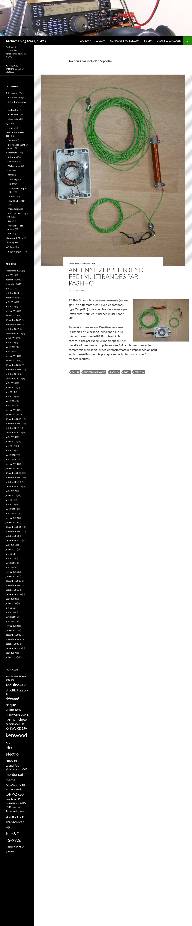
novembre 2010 (13, 585)
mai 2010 (10, 612)
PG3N (126, 372)
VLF (9, 233)
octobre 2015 (12, 329)
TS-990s (13, 840)
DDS (20, 690)
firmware (13, 714)
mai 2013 (10, 450)
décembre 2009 (13, 634)
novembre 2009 (13, 639)
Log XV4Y (100, 41)
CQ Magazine (14, 166)
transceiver (15, 816)
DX (9, 175)
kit (8, 742)
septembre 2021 (14, 270)
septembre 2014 (14, 378)
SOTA (23, 802)
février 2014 (12, 410)
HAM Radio (88, 263)
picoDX (148, 41)
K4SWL (11, 728)
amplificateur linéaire (16, 676)
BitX (11, 184)
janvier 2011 (12, 576)
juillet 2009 (11, 657)
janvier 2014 (12, 414)
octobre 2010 (12, 589)
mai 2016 (10, 306)
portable (9, 789)
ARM (23, 685)
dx (7, 694)
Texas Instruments (16, 811)
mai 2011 (10, 558)
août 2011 (11, 544)
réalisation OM (12, 803)
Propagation (14, 208)
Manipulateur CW (16, 769)
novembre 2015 (13, 324)
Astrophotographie (17, 102)
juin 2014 (10, 392)
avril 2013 (11, 455)
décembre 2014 (13, 365)
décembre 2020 (13, 279)
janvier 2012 (12, 522)
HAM (8, 719)
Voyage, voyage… (14, 251)
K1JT (21, 724)
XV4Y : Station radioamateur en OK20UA (15, 68)
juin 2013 (10, 446)
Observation (14, 118)
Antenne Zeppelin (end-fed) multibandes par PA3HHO (107, 276)
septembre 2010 (14, 594)
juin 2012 (10, 500)
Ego (7, 123)
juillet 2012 (11, 495)
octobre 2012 (12, 482)
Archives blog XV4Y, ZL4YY (26, 41)
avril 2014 (11, 401)
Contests (12, 161)
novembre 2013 (13, 423)
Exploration (13, 109)
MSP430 (12, 785)
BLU (15, 690)
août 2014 (11, 383)
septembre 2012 (14, 486)
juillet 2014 (11, 387)
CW (9, 170)
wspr (21, 846)
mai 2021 (10, 275)
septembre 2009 (14, 648)
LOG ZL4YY (85, 41)
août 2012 (11, 491)
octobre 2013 (12, 428)
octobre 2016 (12, 297)
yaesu (10, 851)
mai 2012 (10, 504)
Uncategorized (13, 242)
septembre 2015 (14, 333)
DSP (26, 690)
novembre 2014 (13, 369)
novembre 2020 (13, 284)
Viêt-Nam (10, 247)
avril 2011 (11, 562)
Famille (11, 127)
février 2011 (12, 571)
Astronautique (15, 97)
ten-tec (15, 807)
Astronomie (11, 93)
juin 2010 (10, 607)
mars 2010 (11, 621)
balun (75, 372)
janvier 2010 (12, 630)
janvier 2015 (12, 360)
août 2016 (11, 302)
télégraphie (11, 846)
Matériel (12, 179)
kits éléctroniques (13, 754)
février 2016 (12, 311)
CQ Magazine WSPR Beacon (124, 41)
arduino (13, 684)
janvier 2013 (12, 468)
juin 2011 (10, 553)
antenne (10, 679)
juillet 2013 (11, 441)
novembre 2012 (13, 477)
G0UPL (24, 714)
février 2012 (12, 517)
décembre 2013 (13, 419)
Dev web (12, 140)
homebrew (20, 719)
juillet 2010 (11, 603)
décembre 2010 (13, 580)
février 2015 (12, 356)
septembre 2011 (14, 540)
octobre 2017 (12, 293)
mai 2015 (10, 342)
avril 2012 (11, 508)
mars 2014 (11, 405)
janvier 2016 (12, 315)
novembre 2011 (13, 531)
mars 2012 (11, 513)
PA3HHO (114, 372)
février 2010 (12, 625)
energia (17, 709)
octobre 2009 (12, 643)
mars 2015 (11, 351)
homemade (12, 723)
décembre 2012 (13, 473)
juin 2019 (10, 288)
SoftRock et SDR (17, 201)
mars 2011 (11, 567)
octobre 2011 (12, 535)
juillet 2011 (11, 549)
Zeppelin (139, 372)
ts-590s (14, 833)
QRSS (19, 794)
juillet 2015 (11, 338)
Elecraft (9, 710)
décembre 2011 (13, 526)
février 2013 (12, 464)
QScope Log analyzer (169, 41)
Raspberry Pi (13, 798)
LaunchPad (12, 765)
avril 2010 (11, 616)
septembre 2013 (14, 432)
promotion (18, 789)
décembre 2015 (13, 320)
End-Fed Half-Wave (94, 372)
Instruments (14, 114)
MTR (22, 785)
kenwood (16, 735)
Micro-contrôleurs (15, 238)
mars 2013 (11, 459)
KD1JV (22, 728)
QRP (11, 196)
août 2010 (11, 598)
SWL (10, 221)
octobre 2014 (12, 374)
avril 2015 (11, 347)
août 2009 (11, 652)
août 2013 (11, 437)
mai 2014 (10, 396)
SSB (8, 807)
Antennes (75, 263)
